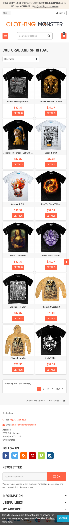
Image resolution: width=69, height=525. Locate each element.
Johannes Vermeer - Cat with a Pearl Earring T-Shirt (27, 153)
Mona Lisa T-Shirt (18, 255)
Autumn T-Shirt (18, 204)
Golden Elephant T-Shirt (51, 101)
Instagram (50, 455)
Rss (23, 455)
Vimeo (41, 455)
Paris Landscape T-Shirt (18, 101)
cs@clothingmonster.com (46, 6)
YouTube (32, 455)
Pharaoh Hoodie (18, 358)
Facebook (6, 455)
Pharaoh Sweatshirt (51, 307)
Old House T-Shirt (18, 307)
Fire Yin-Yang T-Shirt (50, 204)
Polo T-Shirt (50, 358)
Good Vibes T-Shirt (51, 255)
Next (60, 389)
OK (58, 476)
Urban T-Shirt (51, 153)
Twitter (14, 455)
